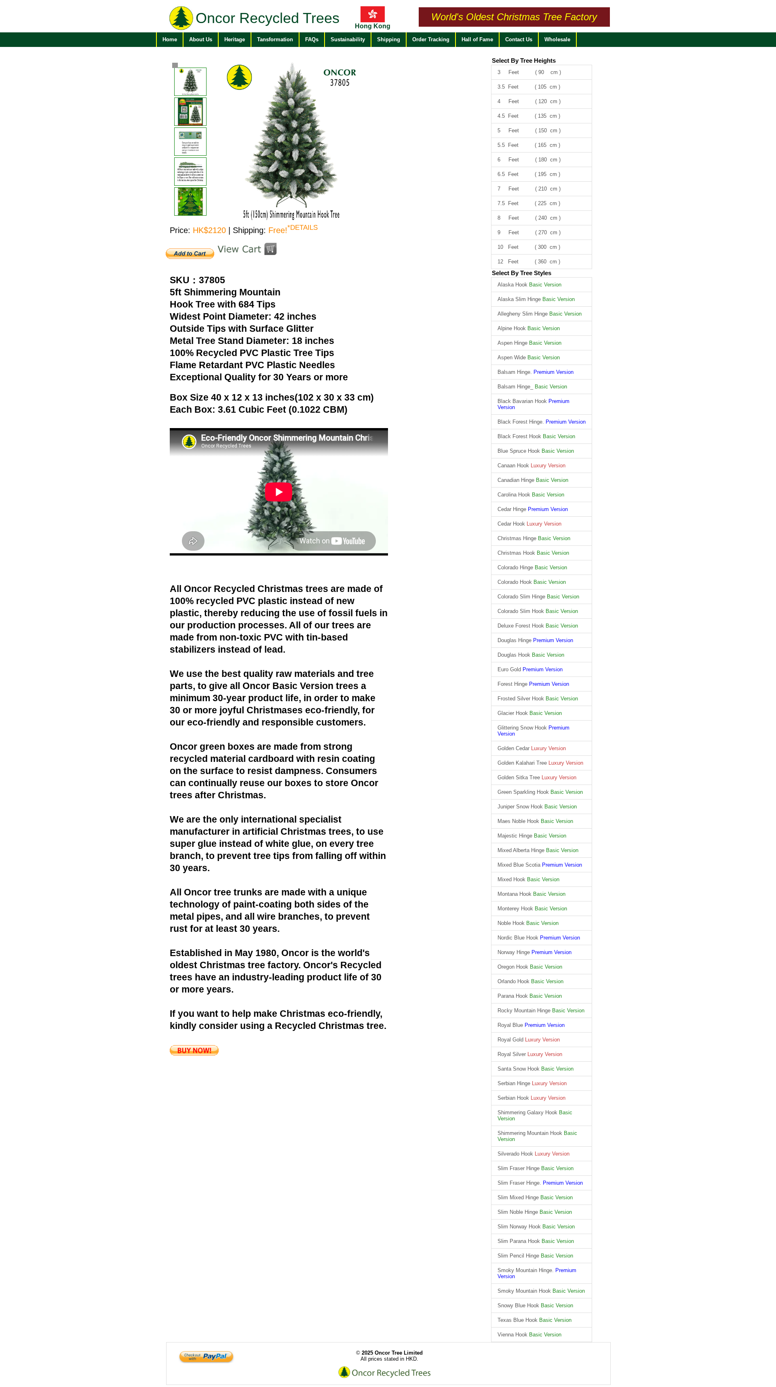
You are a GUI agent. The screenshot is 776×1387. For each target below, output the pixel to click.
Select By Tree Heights (524, 60)
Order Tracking (430, 39)
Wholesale (557, 39)
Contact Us (518, 39)
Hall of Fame (477, 39)
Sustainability (348, 39)
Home (169, 39)
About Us (200, 39)
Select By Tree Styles (521, 272)
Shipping (388, 39)
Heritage (234, 39)
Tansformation (275, 39)
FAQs (311, 39)
